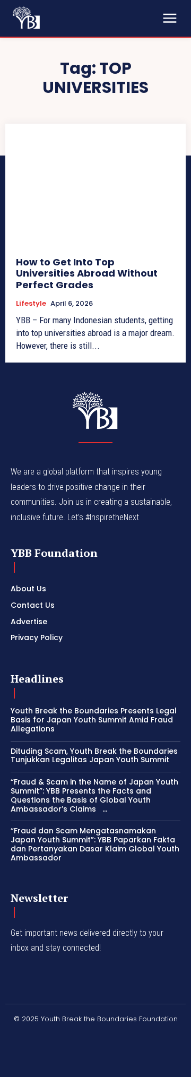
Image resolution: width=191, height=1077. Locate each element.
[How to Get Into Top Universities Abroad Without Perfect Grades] (95, 190)
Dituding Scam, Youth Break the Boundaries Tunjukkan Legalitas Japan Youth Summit (94, 755)
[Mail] (91, 1037)
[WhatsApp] (167, 1037)
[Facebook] (15, 1037)
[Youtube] (15, 1062)
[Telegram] (116, 1037)
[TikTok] (142, 1037)
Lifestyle (31, 303)
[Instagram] (41, 1037)
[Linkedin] (66, 1037)
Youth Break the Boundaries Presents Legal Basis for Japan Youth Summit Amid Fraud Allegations (94, 719)
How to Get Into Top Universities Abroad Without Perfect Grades (87, 273)
